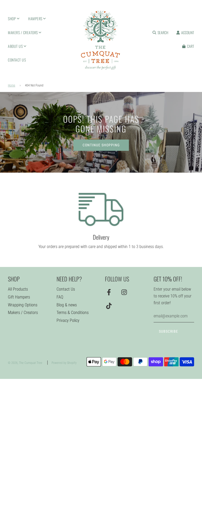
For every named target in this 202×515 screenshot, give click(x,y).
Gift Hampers (19, 297)
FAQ (60, 297)
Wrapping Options (22, 304)
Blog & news (67, 304)
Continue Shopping (101, 145)
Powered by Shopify (64, 363)
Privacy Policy (68, 320)
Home (11, 85)
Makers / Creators (23, 312)
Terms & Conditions (73, 312)
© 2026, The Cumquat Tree (25, 363)
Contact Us (17, 60)
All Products (18, 289)
